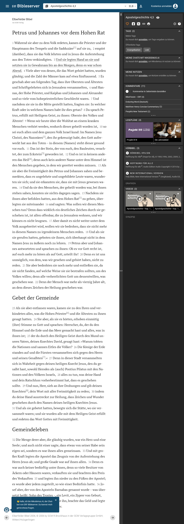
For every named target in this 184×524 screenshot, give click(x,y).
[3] (43, 153)
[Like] (127, 23)
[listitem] (153, 97)
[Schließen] (56, 500)
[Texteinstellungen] (141, 6)
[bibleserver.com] (26, 6)
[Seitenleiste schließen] (121, 270)
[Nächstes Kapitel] (112, 517)
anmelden (143, 39)
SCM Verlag (19, 23)
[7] (44, 357)
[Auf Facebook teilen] (133, 23)
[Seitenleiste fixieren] (121, 14)
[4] (30, 158)
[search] (87, 5)
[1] (74, 47)
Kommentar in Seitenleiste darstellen (149, 91)
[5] (80, 197)
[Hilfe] (179, 23)
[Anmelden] (175, 6)
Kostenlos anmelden (161, 6)
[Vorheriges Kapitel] (6, 517)
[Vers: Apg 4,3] (158, 17)
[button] (7, 6)
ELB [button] (131, 6)
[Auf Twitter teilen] (138, 23)
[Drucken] (148, 23)
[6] (67, 312)
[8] (27, 390)
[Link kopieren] (143, 23)
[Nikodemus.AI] (6, 509)
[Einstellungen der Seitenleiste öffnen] (174, 23)
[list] (153, 104)
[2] (44, 136)
